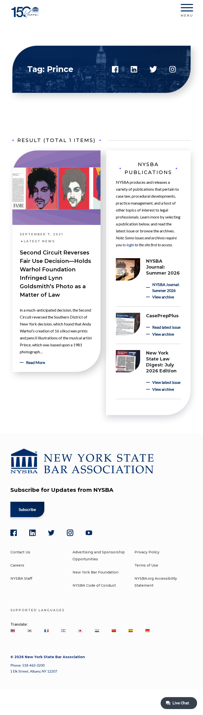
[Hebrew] (63, 631)
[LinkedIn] (32, 533)
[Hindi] (97, 631)
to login (128, 244)
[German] (147, 631)
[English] (12, 631)
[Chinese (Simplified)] (113, 631)
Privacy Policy (146, 552)
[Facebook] (13, 533)
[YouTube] (89, 533)
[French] (46, 631)
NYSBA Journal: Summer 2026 (163, 267)
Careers (17, 565)
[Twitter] (51, 533)
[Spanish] (130, 631)
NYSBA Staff (21, 578)
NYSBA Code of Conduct (94, 585)
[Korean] (29, 631)
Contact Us (20, 552)
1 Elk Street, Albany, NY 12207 (33, 671)
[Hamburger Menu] (187, 8)
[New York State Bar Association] (25, 16)
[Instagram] (70, 533)
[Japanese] (80, 631)
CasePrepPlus (162, 316)
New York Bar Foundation (96, 572)
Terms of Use (146, 565)
